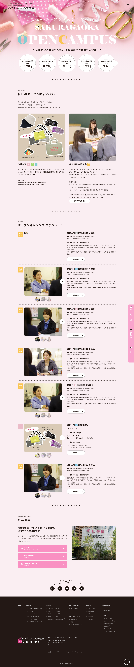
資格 (72, 622)
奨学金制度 (90, 616)
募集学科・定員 (91, 608)
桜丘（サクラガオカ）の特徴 (34, 608)
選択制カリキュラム (53, 616)
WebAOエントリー (92, 619)
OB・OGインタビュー (76, 624)
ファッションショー (32, 614)
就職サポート (74, 619)
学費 (89, 614)
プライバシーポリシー (109, 631)
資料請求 (106, 626)
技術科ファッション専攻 (54, 614)
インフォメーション (32, 619)
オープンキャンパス (75, 608)
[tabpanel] (26, 233)
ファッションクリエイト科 (54, 608)
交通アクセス (106, 605)
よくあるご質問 (108, 618)
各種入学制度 (91, 611)
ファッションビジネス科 (54, 611)
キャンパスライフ (31, 611)
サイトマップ (107, 629)
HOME (19, 605)
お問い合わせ (106, 610)
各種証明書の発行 (108, 623)
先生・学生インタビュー (33, 616)
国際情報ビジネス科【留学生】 (55, 619)
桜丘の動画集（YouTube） (34, 621)
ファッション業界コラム (110, 621)
